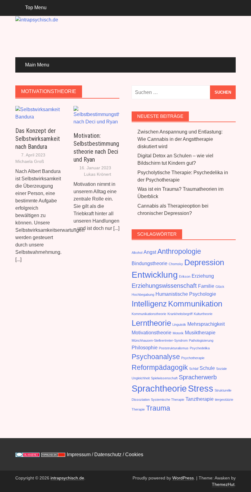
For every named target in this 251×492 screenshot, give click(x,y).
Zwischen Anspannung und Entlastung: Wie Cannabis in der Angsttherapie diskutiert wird (180, 139)
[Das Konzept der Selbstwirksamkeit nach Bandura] (38, 112)
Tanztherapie (199, 399)
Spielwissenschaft (164, 378)
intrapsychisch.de (67, 477)
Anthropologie (179, 251)
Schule (207, 368)
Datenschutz (108, 454)
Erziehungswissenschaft (164, 285)
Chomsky (176, 264)
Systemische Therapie (167, 399)
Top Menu (36, 7)
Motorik (178, 333)
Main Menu (37, 64)
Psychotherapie (192, 358)
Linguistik (179, 324)
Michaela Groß (29, 161)
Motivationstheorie (151, 332)
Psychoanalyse (156, 357)
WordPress (183, 477)
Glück (219, 286)
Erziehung (203, 276)
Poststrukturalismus (174, 348)
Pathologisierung (201, 340)
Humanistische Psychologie (185, 294)
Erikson (184, 276)
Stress (200, 388)
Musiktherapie (200, 332)
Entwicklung (155, 275)
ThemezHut (223, 484)
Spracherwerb (198, 377)
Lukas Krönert (97, 174)
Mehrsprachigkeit (206, 324)
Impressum (79, 454)
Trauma (158, 408)
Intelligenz (149, 303)
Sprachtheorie (159, 388)
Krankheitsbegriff (180, 314)
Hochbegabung (143, 294)
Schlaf (193, 368)
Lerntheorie (151, 323)
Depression (204, 262)
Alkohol (137, 252)
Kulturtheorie (203, 314)
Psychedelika (200, 348)
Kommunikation (195, 303)
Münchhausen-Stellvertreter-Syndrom (160, 340)
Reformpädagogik (160, 367)
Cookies (134, 454)
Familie (206, 286)
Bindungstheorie (149, 263)
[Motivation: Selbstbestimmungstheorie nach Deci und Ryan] (96, 115)
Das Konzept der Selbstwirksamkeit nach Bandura (37, 138)
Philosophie (145, 347)
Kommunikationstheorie (149, 314)
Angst (150, 252)
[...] (18, 259)
